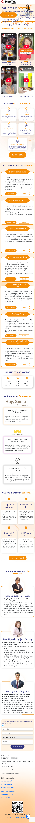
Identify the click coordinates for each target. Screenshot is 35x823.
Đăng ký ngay (8, 15)
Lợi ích (11, 1)
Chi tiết (24, 194)
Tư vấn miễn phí (17, 558)
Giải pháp (12, 4)
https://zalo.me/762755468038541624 (17, 818)
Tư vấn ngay (17, 155)
